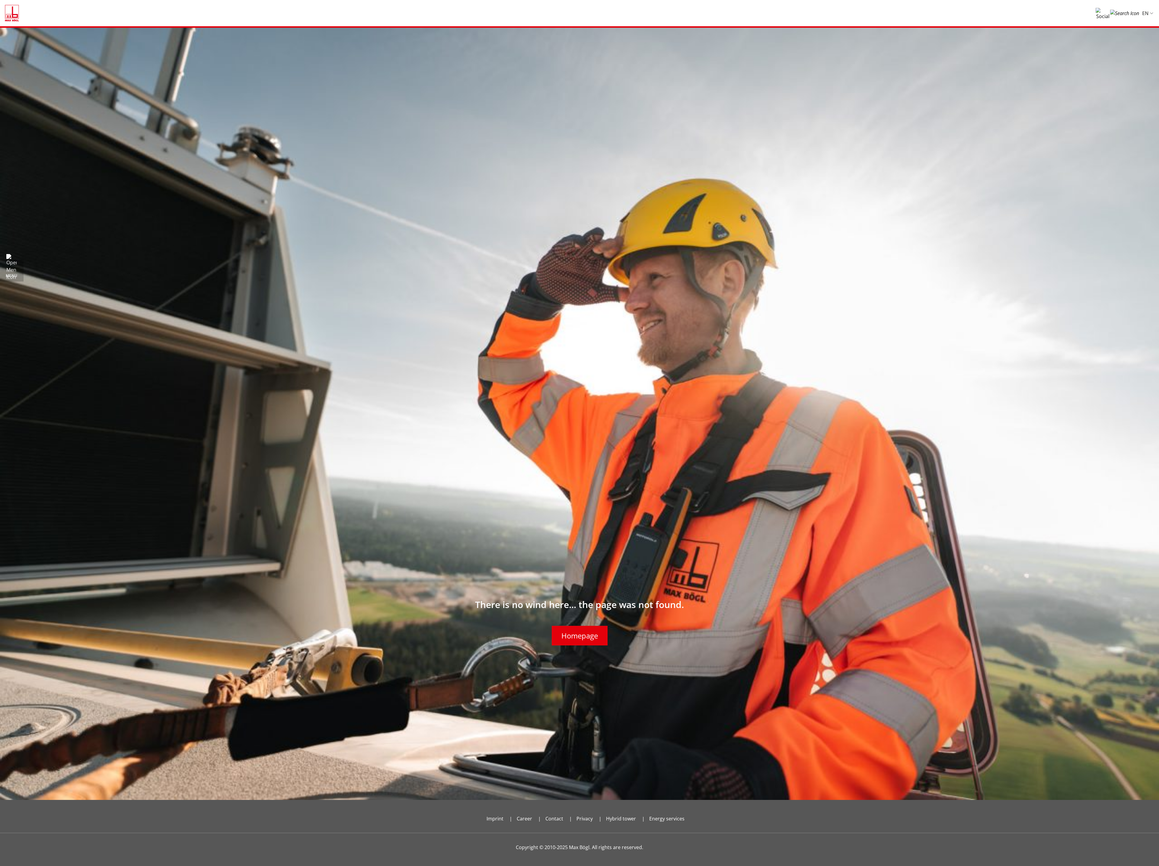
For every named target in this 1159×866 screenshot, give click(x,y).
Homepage (579, 636)
